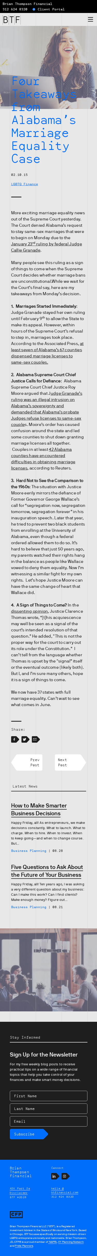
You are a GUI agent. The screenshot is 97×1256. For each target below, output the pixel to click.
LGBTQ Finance (24, 184)
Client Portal (51, 9)
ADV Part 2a (20, 1188)
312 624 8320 (15, 9)
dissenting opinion (29, 611)
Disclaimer (19, 1192)
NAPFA (52, 1241)
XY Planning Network (71, 1241)
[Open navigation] (90, 20)
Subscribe (24, 1134)
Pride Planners (24, 1245)
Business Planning (28, 851)
